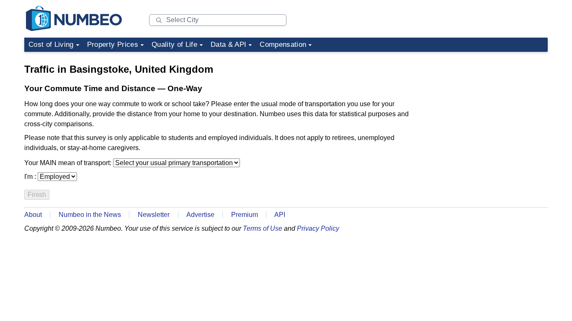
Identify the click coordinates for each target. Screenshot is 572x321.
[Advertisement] (485, 108)
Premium (244, 214)
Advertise (200, 214)
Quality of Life (174, 44)
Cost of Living (51, 44)
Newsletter (154, 214)
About (33, 214)
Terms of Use (262, 228)
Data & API (228, 44)
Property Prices (112, 44)
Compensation (283, 44)
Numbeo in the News (90, 214)
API (279, 214)
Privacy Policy (318, 228)
